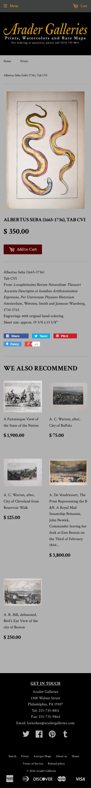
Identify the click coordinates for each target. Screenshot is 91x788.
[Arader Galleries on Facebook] (39, 735)
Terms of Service (33, 764)
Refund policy (56, 764)
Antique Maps (42, 756)
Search (12, 756)
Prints (24, 61)
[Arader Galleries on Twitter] (26, 735)
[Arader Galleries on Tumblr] (65, 735)
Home (7, 61)
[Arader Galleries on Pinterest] (52, 735)
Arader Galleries (46, 771)
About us (61, 756)
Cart (83, 6)
